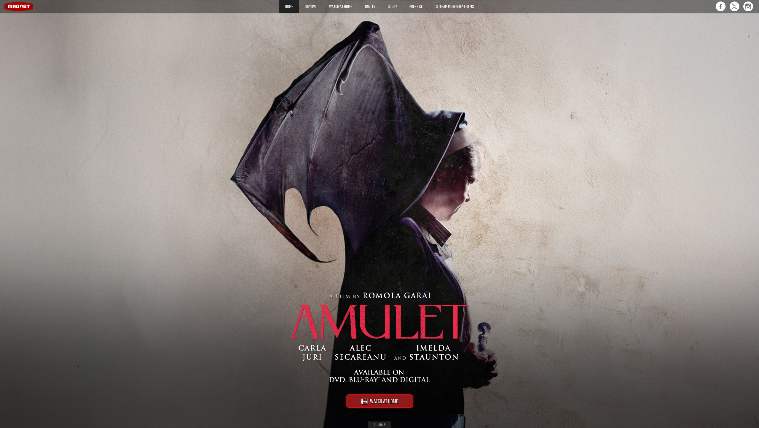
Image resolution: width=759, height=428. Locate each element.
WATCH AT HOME (382, 401)
